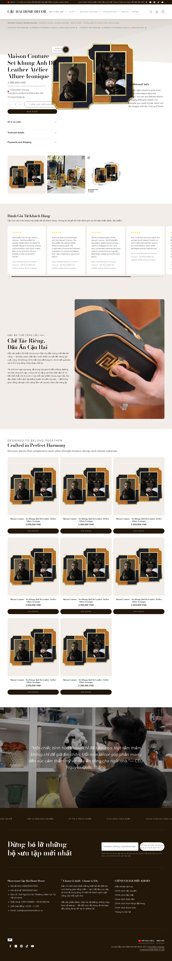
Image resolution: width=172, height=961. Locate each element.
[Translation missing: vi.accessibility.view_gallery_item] (27, 174)
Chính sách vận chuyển (126, 891)
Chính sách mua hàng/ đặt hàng (130, 903)
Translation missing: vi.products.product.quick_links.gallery (111, 28)
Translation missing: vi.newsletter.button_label (152, 846)
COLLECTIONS (110, 12)
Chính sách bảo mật (124, 895)
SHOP (72, 12)
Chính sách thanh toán (125, 907)
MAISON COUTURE (89, 12)
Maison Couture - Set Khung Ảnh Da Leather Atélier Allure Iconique (33, 519)
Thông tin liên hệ (123, 912)
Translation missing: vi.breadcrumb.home (22, 23)
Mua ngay (32, 112)
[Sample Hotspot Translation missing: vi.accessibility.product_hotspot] (65, 49)
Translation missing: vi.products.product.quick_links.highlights (41, 28)
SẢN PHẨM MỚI (56, 12)
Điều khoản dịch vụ (124, 886)
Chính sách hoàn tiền (125, 899)
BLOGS (125, 12)
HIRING (135, 12)
